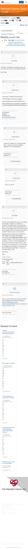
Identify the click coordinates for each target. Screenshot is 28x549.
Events (18, 20)
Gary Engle (14, 60)
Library (4, 20)
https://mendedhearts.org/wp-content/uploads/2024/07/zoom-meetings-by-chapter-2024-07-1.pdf (14, 303)
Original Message (16, 161)
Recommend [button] (23, 51)
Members (4, 23)
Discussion (15, 17)
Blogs (11, 20)
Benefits (4, 527)
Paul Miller (15, 215)
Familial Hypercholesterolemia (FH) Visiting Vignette (8, 332)
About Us (4, 538)
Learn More (4, 528)
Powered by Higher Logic (14, 547)
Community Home (5, 17)
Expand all (4, 34)
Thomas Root (14, 90)
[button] (3, 41)
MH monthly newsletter (8, 363)
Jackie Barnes (15, 136)
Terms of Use (5, 539)
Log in (21, 2)
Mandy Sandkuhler (8, 365)
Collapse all (11, 34)
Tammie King (7, 336)
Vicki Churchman (14, 292)
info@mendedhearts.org (16, 262)
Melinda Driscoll (7, 465)
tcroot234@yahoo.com (8, 117)
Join (3, 525)
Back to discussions (7, 30)
